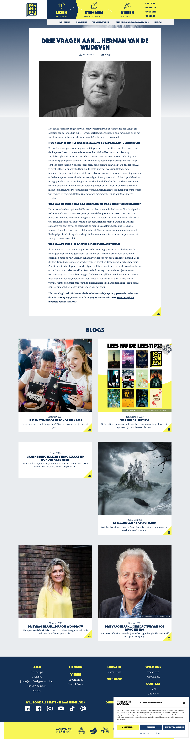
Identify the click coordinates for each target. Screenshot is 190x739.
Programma (76, 679)
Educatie (150, 3)
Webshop (150, 7)
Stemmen (75, 667)
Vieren (75, 674)
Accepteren (127, 727)
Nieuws (36, 690)
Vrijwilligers (153, 676)
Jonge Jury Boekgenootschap (36, 681)
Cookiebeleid (144, 733)
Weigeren (151, 727)
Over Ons (150, 11)
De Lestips (37, 672)
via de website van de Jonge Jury (98, 293)
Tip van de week (37, 686)
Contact (150, 16)
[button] (184, 702)
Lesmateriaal (114, 672)
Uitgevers (153, 693)
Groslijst (37, 676)
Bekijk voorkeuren (174, 727)
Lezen (37, 667)
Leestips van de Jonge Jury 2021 (64, 133)
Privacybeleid (156, 733)
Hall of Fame (75, 684)
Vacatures (153, 672)
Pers (153, 689)
